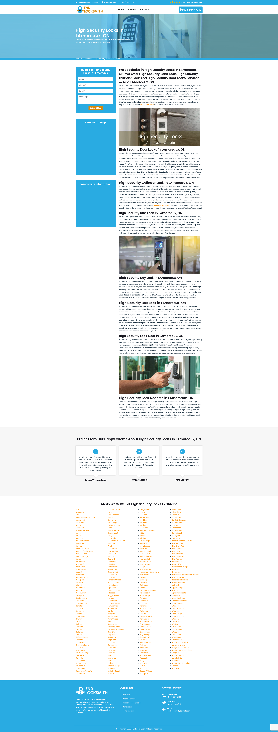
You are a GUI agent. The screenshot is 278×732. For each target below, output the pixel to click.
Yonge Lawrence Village (182, 650)
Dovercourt (80, 666)
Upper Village (178, 587)
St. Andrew (176, 517)
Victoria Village (178, 598)
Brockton (80, 590)
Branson (79, 582)
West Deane (177, 603)
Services (130, 9)
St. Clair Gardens (179, 520)
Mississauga (145, 541)
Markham (144, 520)
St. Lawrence (177, 522)
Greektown (112, 569)
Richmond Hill (145, 642)
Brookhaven (81, 593)
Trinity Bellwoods (179, 582)
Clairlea (79, 624)
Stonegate (176, 528)
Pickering (144, 611)
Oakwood (144, 585)
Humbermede (114, 603)
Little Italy (112, 668)
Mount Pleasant (146, 556)
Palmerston (145, 593)
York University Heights (181, 663)
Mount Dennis (145, 551)
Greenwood (113, 572)
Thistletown (177, 561)
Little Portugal (114, 671)
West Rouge (177, 613)
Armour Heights (82, 530)
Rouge (142, 660)
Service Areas (128, 711)
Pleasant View (146, 616)
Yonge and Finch (179, 645)
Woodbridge (177, 637)
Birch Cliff (80, 564)
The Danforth (178, 548)
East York (112, 517)
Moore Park (145, 543)
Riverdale (144, 647)
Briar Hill (79, 585)
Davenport (80, 650)
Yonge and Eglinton (180, 642)
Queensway (145, 632)
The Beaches (177, 543)
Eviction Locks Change (131, 703)
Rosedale (144, 658)
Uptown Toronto (179, 593)
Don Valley (80, 660)
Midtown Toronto (147, 530)
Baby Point (80, 535)
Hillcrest (111, 593)
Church (79, 619)
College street (82, 637)
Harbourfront (113, 582)
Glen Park (112, 561)
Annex (78, 525)
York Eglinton (177, 658)
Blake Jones (81, 569)
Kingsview (112, 637)
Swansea (176, 538)
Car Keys (126, 695)
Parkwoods (144, 606)
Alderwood (80, 520)
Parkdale (143, 598)
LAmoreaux (87, 59)
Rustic (142, 666)
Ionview (111, 611)
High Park (112, 587)
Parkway (143, 603)
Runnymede (145, 663)
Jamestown (113, 616)
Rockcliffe (144, 653)
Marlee (143, 525)
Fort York (112, 556)
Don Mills (79, 658)
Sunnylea (176, 535)
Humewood (112, 608)
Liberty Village (114, 666)
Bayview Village (82, 548)
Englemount (113, 533)
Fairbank (111, 543)
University (176, 585)
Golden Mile (113, 567)
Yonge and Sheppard (181, 647)
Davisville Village (82, 653)
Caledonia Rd (81, 603)
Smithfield (176, 515)
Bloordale (80, 574)
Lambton (111, 653)
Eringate (111, 535)
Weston (175, 619)
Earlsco (111, 512)
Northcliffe (144, 574)
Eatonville (112, 520)
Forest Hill (112, 554)
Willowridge (177, 629)
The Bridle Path (178, 546)
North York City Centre (149, 572)
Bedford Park (81, 554)
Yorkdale (176, 666)
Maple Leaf (144, 517)
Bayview (79, 546)
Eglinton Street (114, 525)
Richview (143, 645)
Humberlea (112, 600)
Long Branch (145, 509)
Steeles (175, 525)
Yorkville (175, 668)
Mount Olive (145, 554)
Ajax (77, 509)
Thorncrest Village (180, 567)
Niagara (143, 567)
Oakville (143, 582)
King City (111, 632)
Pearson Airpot (146, 608)
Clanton (79, 629)
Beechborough (82, 556)
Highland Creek (114, 590)
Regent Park (145, 637)
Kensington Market (116, 629)
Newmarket (145, 559)
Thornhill (175, 569)
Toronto (175, 590)
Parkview (144, 600)
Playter (143, 613)
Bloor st (79, 572)
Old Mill (143, 587)
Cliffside (79, 634)
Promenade (145, 624)
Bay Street (80, 543)
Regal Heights (145, 634)
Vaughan (176, 595)
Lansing (111, 655)
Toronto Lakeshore (180, 580)
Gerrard (111, 559)
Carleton (79, 606)
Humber (111, 598)
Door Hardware (129, 699)
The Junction (177, 554)
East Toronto (113, 515)
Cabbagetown (82, 598)
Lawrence (112, 658)
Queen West (145, 629)
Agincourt (80, 512)
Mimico (143, 535)
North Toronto (146, 569)
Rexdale (143, 639)
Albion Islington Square (85, 517)
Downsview (80, 668)
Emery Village (113, 530)
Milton (142, 533)
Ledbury (111, 663)
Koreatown (112, 645)
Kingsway (112, 639)
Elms (110, 528)
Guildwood (112, 574)
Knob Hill (111, 642)
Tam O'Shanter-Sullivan (182, 541)
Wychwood (177, 639)
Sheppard (144, 673)
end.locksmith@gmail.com (88, 2)
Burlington (80, 595)
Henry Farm (113, 585)
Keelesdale (112, 624)
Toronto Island (178, 577)
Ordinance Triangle (148, 590)
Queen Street (145, 626)
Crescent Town (82, 645)
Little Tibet (112, 673)
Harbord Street (114, 580)
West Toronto (178, 616)
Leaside (111, 660)
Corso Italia (80, 642)
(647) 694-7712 (127, 2)
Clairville (79, 626)
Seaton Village (146, 671)
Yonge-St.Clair (178, 655)
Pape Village (145, 595)
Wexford (175, 621)
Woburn (175, 632)
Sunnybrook (177, 533)
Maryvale (144, 528)
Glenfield (111, 564)
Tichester (176, 572)
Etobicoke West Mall (116, 541)
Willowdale (176, 626)
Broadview (80, 587)
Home (121, 9)
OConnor (144, 577)
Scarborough (145, 668)
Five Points (112, 548)
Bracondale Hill (82, 577)
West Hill (175, 606)
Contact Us (144, 9)
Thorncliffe (176, 564)
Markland (144, 522)
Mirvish (143, 538)
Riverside (143, 650)
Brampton (80, 580)
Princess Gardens (147, 621)
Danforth (79, 647)
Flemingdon (113, 551)
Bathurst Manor (82, 541)
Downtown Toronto (84, 671)
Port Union (144, 619)
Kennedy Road (114, 626)
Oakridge (144, 580)
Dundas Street (114, 509)
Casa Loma (80, 608)
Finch (110, 546)
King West (112, 634)
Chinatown (80, 616)
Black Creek (81, 567)
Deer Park (80, 655)
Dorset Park (81, 663)
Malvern (143, 515)
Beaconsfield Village (84, 551)
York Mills (176, 660)
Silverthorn (176, 512)
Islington (111, 613)
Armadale (80, 528)
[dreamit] (89, 9)
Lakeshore (112, 650)
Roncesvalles (145, 655)
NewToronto (145, 564)
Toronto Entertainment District (185, 574)
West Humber (178, 608)
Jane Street (113, 619)
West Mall (176, 611)
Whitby (175, 624)
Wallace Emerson (179, 600)
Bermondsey (81, 561)
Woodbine (176, 634)
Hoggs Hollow (113, 595)
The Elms (176, 551)
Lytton (142, 512)
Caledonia (80, 600)
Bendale (79, 559)
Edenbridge (112, 522)
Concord (79, 639)
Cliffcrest (80, 632)
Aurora (78, 533)
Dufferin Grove (82, 673)
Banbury (79, 538)
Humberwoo (113, 606)
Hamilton (111, 577)
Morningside (145, 546)
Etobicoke (112, 538)
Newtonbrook (146, 561)
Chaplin (79, 613)
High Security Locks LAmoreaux (107, 59)
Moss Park (144, 548)
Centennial (80, 611)
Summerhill (177, 530)
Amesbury (80, 522)
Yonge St (176, 653)
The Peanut (177, 559)
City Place (80, 621)
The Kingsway (178, 556)
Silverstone (176, 509)
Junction (111, 621)
